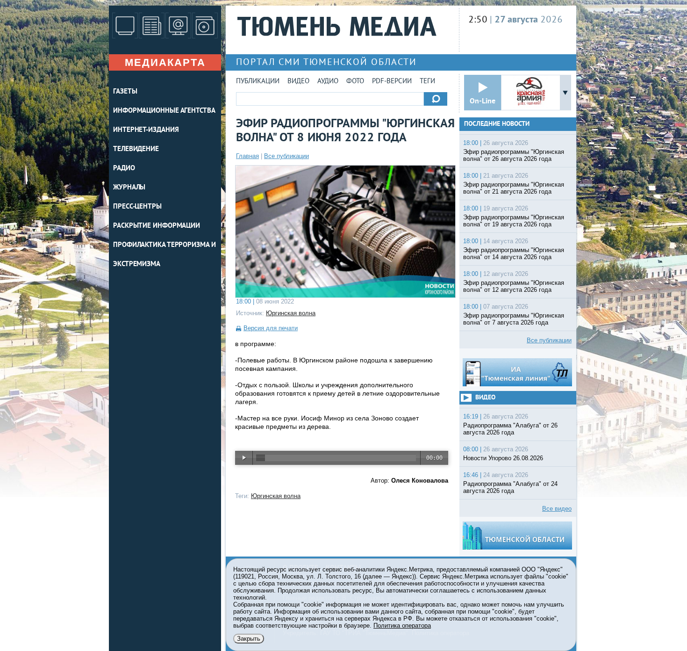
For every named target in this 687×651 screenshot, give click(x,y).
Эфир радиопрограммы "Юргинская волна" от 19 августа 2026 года (513, 221)
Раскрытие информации (156, 226)
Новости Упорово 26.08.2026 (503, 458)
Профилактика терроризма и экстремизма (164, 255)
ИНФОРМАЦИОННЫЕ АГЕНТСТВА (164, 111)
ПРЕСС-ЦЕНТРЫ (137, 207)
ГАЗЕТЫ (125, 91)
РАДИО (124, 168)
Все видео (557, 508)
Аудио (327, 81)
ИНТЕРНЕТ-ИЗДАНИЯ (146, 130)
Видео (298, 81)
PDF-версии (392, 81)
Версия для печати (270, 328)
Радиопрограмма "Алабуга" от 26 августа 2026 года (510, 429)
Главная (247, 155)
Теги (427, 81)
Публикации (257, 81)
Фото (355, 81)
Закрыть (248, 638)
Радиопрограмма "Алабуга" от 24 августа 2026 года (510, 487)
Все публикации (286, 155)
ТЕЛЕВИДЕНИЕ (136, 149)
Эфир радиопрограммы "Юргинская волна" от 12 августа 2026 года (513, 286)
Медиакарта (165, 62)
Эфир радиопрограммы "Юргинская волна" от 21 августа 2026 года (513, 188)
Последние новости (497, 124)
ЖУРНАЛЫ (129, 187)
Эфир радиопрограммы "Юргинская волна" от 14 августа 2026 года (513, 253)
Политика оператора (402, 625)
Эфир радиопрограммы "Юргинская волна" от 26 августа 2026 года (513, 155)
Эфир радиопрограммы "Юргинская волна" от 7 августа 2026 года (513, 319)
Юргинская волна (290, 313)
